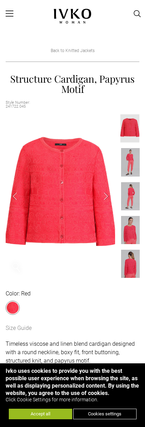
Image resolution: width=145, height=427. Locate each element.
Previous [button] (20, 196)
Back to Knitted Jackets (73, 50)
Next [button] (101, 196)
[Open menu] (9, 13)
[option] (60, 196)
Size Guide (19, 328)
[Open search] (138, 13)
